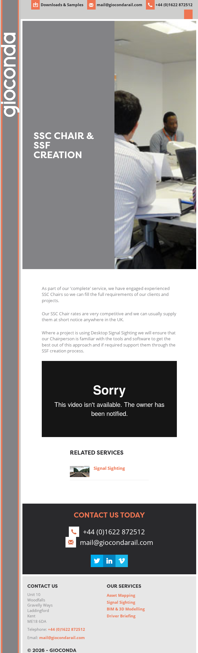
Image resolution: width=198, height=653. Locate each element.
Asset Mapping (121, 595)
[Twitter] (97, 561)
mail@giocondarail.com (116, 542)
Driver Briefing (121, 615)
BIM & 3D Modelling (126, 608)
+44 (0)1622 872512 (114, 531)
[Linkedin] (109, 561)
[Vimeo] (122, 561)
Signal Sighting (109, 468)
